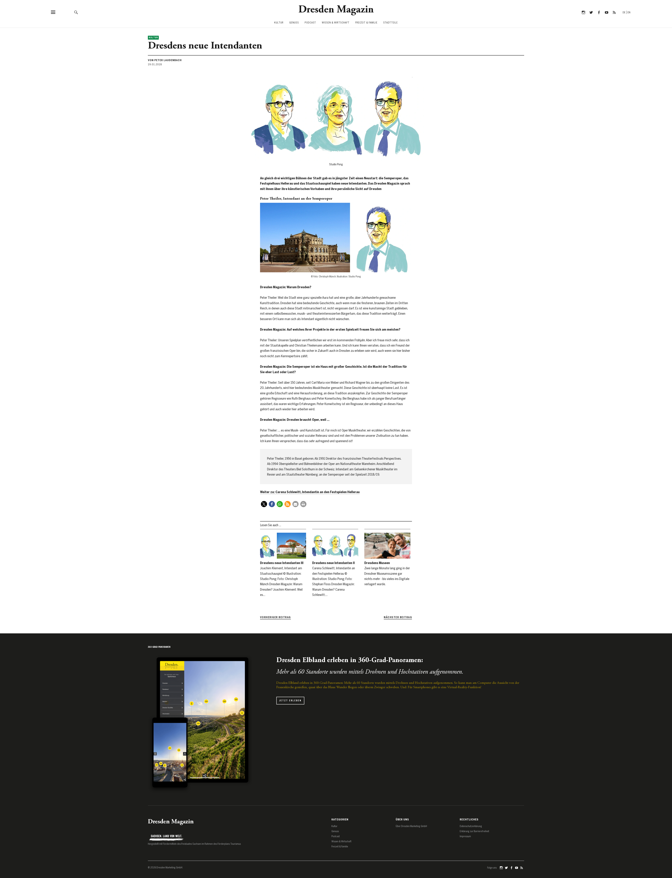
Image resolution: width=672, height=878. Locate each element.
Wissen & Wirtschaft (335, 22)
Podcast (310, 22)
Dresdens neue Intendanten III (281, 563)
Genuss (294, 22)
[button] (264, 504)
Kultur (279, 22)
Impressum (465, 836)
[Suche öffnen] (76, 12)
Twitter (591, 12)
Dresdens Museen (377, 563)
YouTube (606, 12)
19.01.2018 (155, 64)
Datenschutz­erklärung (471, 826)
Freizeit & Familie (366, 22)
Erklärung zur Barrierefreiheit (474, 831)
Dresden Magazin (336, 10)
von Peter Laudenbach (165, 60)
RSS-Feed (614, 12)
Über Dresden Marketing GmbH (411, 826)
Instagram (583, 12)
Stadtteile (390, 22)
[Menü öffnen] (53, 12)
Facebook (599, 12)
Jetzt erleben (290, 700)
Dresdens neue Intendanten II (333, 563)
